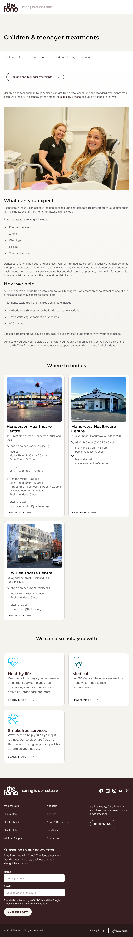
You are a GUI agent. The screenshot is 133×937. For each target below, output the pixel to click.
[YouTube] (121, 791)
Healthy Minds (12, 822)
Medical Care (11, 805)
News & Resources (58, 822)
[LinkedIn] (108, 791)
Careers (51, 814)
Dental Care (11, 814)
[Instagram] (114, 791)
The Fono (9, 57)
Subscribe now (18, 911)
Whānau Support (13, 838)
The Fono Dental (34, 57)
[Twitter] (127, 791)
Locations (52, 830)
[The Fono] (11, 10)
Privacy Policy (11, 903)
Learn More (17, 699)
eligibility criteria (70, 96)
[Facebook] (101, 791)
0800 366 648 (103, 824)
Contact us (53, 838)
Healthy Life (11, 830)
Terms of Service (33, 903)
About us (52, 805)
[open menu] (125, 7)
